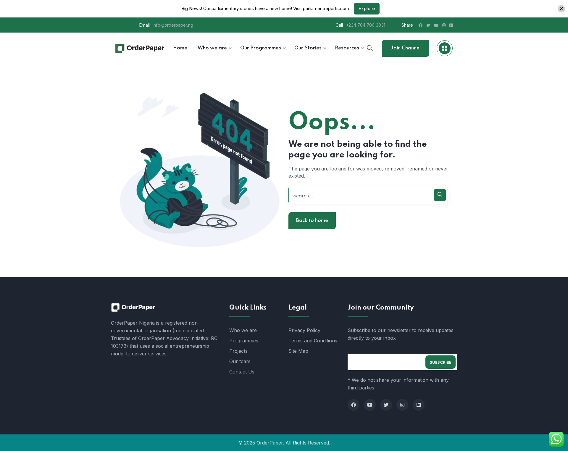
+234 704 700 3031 (365, 25)
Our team (239, 361)
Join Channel (406, 48)
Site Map (298, 351)
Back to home (312, 220)
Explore (367, 8)
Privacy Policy (304, 330)
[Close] (561, 8)
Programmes (243, 341)
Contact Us (241, 372)
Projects (238, 351)
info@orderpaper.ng (173, 25)
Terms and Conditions (312, 341)
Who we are (243, 330)
